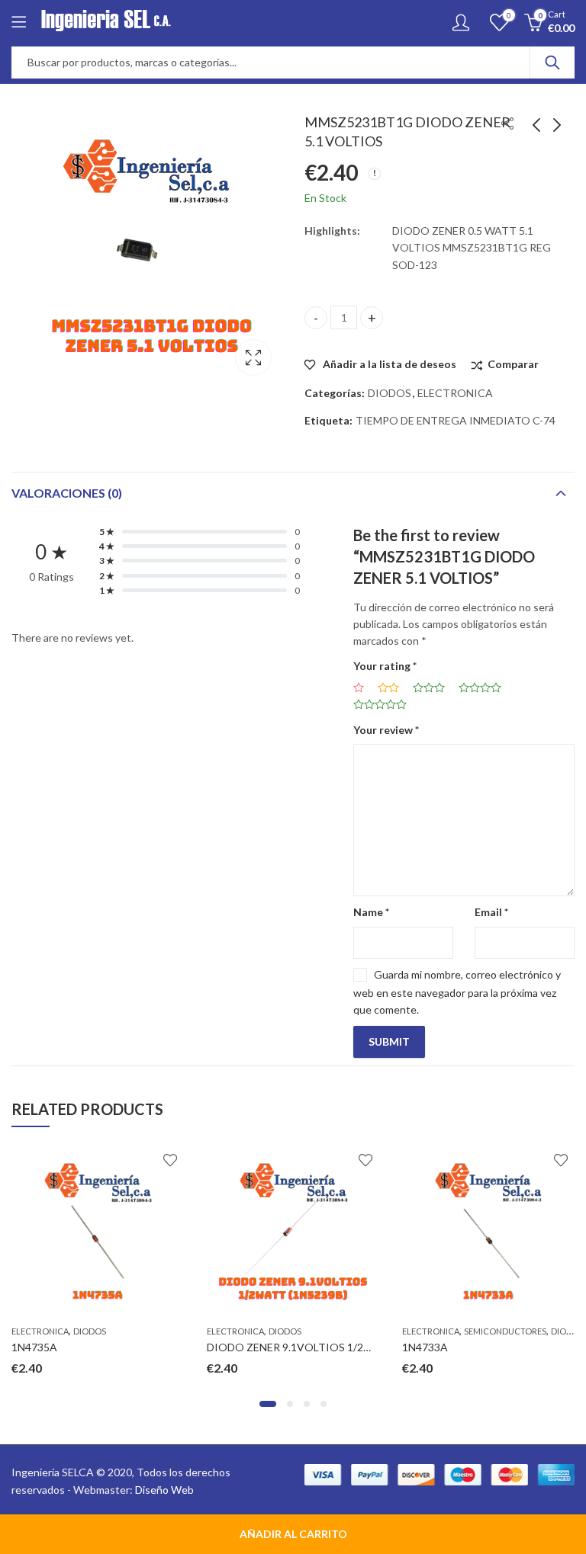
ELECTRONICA (455, 392)
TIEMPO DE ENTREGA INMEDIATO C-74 (455, 420)
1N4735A (34, 1347)
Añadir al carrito (293, 1533)
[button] (268, 1404)
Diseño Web (164, 1489)
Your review (386, 729)
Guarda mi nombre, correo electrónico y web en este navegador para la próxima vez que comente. (457, 992)
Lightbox (253, 357)
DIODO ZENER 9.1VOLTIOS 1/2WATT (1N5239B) (328, 1347)
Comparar (513, 363)
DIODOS (389, 392)
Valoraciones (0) (66, 492)
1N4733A (425, 1347)
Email (491, 911)
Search (552, 62)
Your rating (385, 665)
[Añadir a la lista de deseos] (170, 1160)
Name (371, 911)
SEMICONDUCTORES (505, 1331)
